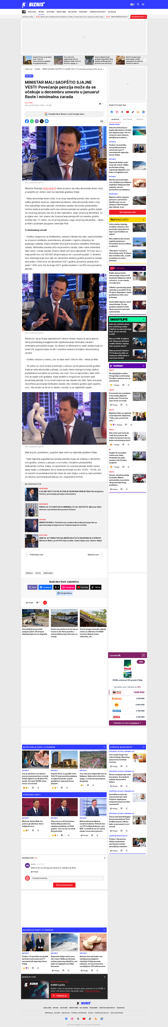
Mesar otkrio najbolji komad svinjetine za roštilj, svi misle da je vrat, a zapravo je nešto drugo (35, 17)
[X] (122, 112)
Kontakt (57, 1013)
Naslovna (28, 69)
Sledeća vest (93, 554)
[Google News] (143, 112)
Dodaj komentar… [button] (40, 878)
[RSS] (138, 112)
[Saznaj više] (105, 977)
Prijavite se (62, 996)
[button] (101, 104)
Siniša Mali (48, 188)
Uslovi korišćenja (116, 1013)
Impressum (66, 1013)
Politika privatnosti (102, 1013)
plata (38, 573)
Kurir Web (29, 103)
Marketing (49, 1013)
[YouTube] (127, 112)
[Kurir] (33, 4)
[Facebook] (111, 112)
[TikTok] (132, 112)
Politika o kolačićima (79, 1013)
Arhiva (90, 1013)
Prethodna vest (36, 554)
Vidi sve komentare (64, 885)
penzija (29, 573)
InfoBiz (37, 69)
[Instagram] (117, 112)
